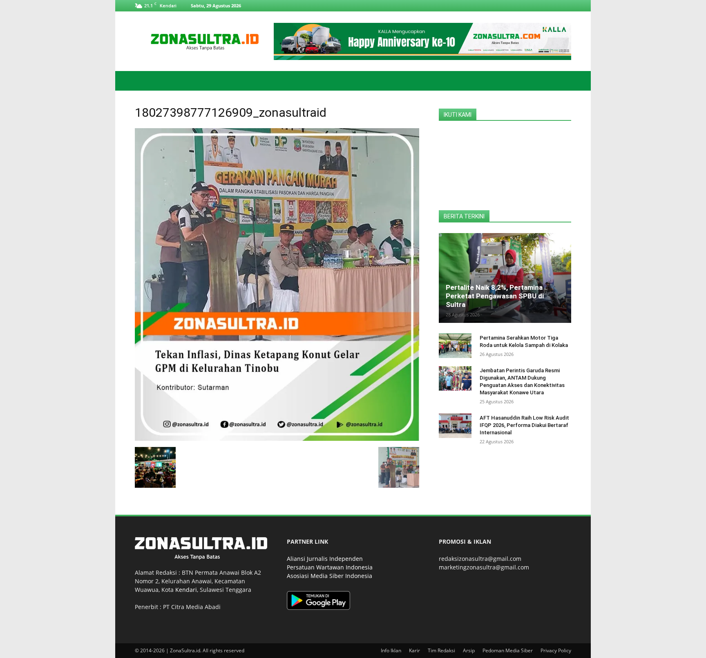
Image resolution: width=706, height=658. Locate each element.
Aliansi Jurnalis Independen (325, 558)
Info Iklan (391, 650)
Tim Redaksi (441, 650)
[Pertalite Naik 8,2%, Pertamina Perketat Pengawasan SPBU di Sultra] (505, 278)
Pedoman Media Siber (508, 650)
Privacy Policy (556, 650)
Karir (414, 650)
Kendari (186, 590)
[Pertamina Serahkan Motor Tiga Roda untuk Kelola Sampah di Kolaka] (455, 345)
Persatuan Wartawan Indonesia (330, 567)
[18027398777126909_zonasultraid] (277, 438)
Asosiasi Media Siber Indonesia (329, 576)
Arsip (469, 650)
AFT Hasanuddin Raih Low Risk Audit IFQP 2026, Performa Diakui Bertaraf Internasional (524, 425)
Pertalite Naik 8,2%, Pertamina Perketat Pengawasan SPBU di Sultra (495, 296)
